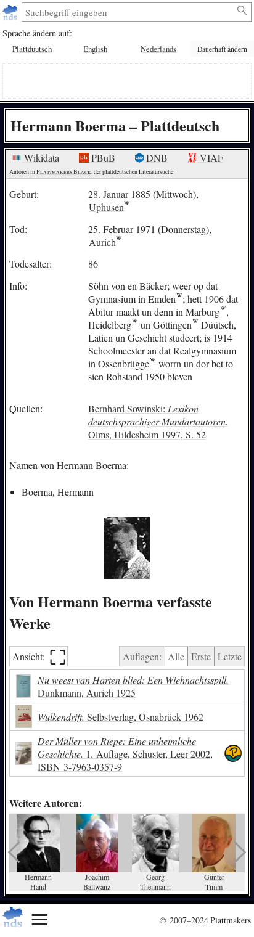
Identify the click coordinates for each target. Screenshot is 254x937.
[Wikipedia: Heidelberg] (134, 324)
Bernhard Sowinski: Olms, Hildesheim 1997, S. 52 (158, 421)
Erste (201, 656)
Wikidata (40, 157)
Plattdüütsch (32, 48)
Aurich (102, 241)
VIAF (210, 157)
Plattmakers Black (63, 172)
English (95, 48)
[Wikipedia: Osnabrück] (152, 363)
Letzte (230, 656)
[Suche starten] (243, 10)
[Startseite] (11, 12)
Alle (176, 656)
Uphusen (106, 206)
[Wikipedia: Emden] (179, 298)
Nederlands (158, 48)
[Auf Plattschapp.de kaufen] (233, 753)
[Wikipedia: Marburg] (222, 311)
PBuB (102, 157)
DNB (156, 157)
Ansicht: (39, 656)
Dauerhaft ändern (222, 49)
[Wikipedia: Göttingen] (195, 324)
